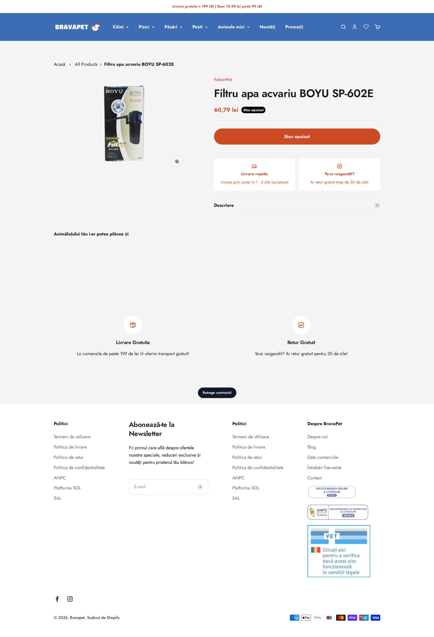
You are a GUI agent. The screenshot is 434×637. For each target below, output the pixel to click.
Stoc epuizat (297, 136)
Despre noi (317, 436)
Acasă (59, 64)
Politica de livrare (70, 447)
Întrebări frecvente (324, 467)
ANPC (60, 478)
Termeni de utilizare (72, 436)
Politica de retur (68, 457)
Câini (118, 27)
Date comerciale (322, 457)
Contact (314, 478)
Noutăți (267, 27)
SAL (57, 498)
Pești (197, 27)
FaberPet (223, 79)
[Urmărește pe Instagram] (70, 599)
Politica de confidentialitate (79, 467)
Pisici (144, 27)
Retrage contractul (217, 392)
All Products (86, 64)
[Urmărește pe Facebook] (57, 599)
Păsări (171, 27)
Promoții (294, 27)
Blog (311, 447)
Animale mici (231, 27)
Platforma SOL (67, 488)
